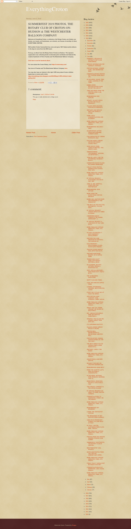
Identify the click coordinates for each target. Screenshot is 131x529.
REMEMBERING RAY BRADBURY (93, 408)
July (88, 54)
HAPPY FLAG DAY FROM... (95, 280)
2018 (87, 493)
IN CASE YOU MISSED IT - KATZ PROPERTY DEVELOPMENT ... (95, 234)
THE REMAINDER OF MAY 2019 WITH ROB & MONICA (95, 416)
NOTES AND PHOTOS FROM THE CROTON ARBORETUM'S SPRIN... (95, 453)
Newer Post (30, 133)
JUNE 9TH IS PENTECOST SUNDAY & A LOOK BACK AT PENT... (95, 421)
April (88, 482)
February (89, 487)
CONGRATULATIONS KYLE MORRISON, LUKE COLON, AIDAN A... (95, 469)
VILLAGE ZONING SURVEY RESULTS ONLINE (95, 327)
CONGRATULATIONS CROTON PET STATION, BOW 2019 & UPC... (96, 75)
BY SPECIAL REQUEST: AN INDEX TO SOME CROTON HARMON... (95, 392)
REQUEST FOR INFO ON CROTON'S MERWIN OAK (95, 364)
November (90, 43)
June (88, 56)
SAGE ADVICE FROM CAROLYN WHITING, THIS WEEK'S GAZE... (95, 148)
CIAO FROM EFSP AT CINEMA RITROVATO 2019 (96, 137)
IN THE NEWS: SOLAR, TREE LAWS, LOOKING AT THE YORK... (95, 81)
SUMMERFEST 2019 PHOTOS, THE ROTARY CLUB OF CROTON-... (96, 444)
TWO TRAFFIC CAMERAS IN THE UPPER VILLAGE (95, 387)
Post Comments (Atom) (40, 136)
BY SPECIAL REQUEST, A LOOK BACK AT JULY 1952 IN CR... (95, 223)
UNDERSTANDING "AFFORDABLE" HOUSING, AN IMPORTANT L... (95, 153)
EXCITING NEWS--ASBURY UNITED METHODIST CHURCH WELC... (95, 142)
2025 (87, 25)
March (89, 484)
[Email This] (49, 83)
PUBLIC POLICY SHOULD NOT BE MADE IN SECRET (96, 464)
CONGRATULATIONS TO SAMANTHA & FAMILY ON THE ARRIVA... (95, 398)
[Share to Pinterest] (56, 83)
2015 (87, 501)
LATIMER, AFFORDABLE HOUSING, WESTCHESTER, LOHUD (96, 288)
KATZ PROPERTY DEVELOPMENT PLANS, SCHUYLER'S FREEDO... (95, 245)
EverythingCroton (47, 9)
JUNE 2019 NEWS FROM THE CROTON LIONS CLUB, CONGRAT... (95, 92)
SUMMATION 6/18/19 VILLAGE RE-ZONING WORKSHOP (96, 163)
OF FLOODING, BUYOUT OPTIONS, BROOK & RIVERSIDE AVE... (94, 266)
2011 (87, 511)
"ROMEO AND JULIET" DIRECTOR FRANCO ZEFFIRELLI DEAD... (93, 260)
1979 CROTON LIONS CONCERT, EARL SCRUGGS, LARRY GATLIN (95, 298)
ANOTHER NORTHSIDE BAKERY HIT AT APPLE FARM (94, 255)
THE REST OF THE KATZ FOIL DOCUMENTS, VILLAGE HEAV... (96, 206)
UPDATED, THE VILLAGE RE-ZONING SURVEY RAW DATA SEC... (95, 320)
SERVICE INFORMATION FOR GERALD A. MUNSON (95, 64)
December (90, 40)
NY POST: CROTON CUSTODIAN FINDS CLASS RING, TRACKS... (95, 427)
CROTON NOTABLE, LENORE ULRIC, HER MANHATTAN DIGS (95, 70)
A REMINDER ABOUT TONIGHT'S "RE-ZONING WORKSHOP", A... (95, 217)
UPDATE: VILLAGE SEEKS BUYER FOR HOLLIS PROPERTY (95, 102)
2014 (87, 503)
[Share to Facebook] (54, 83)
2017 (87, 496)
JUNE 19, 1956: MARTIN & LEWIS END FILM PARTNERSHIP (94, 185)
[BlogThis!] (51, 83)
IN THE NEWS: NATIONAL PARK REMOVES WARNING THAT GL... (96, 377)
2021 (87, 33)
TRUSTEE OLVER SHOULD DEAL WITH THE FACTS (95, 250)
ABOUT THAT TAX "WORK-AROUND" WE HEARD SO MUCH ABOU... (95, 309)
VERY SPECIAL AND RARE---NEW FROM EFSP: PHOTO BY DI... (95, 272)
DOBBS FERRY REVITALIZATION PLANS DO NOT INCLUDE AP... (95, 86)
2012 (87, 509)
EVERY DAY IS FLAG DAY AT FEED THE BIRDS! (95, 293)
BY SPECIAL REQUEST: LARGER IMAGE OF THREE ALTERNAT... (96, 212)
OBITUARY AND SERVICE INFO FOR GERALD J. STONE (94, 111)
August (89, 51)
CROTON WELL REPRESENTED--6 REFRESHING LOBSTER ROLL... (95, 333)
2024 (87, 28)
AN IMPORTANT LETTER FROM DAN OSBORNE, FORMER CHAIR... (94, 132)
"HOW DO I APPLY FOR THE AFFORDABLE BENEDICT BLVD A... (95, 159)
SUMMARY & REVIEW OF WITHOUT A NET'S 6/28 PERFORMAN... (94, 60)
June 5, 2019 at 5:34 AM (47, 94)
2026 (87, 22)
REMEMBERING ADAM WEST (95, 367)
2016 (87, 498)
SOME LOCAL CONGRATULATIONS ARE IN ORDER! (95, 117)
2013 (87, 506)
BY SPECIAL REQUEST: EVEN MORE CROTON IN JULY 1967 (95, 180)
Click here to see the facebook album (39, 60)
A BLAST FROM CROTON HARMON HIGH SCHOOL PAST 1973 (95, 168)
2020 (87, 35)
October (89, 46)
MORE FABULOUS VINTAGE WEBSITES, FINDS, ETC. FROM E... (95, 123)
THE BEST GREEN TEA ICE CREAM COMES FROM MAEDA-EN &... (95, 345)
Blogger (74, 525)
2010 (87, 514)
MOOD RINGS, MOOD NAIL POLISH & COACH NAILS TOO (95, 382)
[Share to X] (53, 83)
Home (53, 133)
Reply (34, 99)
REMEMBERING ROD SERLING (93, 97)
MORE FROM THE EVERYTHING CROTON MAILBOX (94, 195)
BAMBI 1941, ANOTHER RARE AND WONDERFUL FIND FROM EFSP (95, 200)
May (88, 479)
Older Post (76, 133)
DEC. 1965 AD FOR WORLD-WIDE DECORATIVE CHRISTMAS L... (95, 315)
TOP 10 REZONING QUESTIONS (92, 276)
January (89, 490)
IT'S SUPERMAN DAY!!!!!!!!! (95, 324)
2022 (87, 30)
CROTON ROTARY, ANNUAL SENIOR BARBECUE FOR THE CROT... (95, 340)
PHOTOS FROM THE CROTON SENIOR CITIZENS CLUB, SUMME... (96, 438)
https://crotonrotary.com (59, 64)
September (90, 48)
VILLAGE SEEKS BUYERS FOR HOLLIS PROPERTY (95, 106)
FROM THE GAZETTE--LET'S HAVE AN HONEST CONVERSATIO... (95, 371)
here (66, 68)
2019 (87, 38)
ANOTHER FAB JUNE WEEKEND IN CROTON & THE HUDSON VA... (95, 240)
